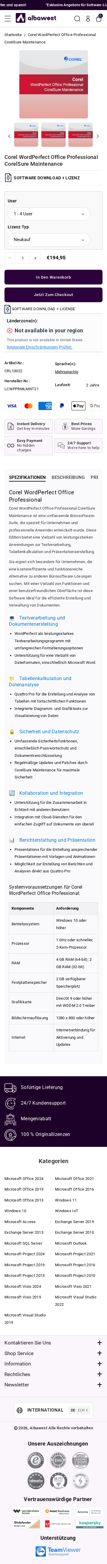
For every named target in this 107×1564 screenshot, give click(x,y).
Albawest (38, 1428)
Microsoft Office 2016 (74, 1189)
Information (17, 1364)
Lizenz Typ (18, 227)
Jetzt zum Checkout (53, 294)
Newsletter (16, 1385)
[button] (9, 19)
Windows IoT (66, 1211)
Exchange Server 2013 (23, 1232)
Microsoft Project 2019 (24, 1265)
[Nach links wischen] (9, 136)
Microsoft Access (20, 1222)
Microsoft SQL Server (23, 1243)
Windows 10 (15, 1211)
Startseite (13, 34)
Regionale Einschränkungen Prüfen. (40, 347)
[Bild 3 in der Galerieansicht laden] (80, 135)
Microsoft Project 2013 (24, 1275)
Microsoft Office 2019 (23, 1189)
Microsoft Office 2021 (74, 1178)
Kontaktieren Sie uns (27, 1343)
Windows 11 (66, 1200)
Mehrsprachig (66, 372)
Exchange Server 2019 (74, 1222)
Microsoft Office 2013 (23, 1200)
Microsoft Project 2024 (24, 1254)
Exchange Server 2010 (74, 1232)
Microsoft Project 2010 (75, 1275)
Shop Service (19, 1353)
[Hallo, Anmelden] (88, 19)
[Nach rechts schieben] (98, 136)
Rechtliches (17, 1374)
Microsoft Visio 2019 (22, 1297)
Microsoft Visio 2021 (73, 1286)
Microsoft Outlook (71, 1243)
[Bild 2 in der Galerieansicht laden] (53, 135)
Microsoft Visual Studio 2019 (25, 1318)
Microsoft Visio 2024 (22, 1286)
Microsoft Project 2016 (75, 1265)
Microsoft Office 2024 (23, 1178)
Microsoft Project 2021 (75, 1254)
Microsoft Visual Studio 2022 (75, 1300)
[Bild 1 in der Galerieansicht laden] (26, 135)
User (12, 201)
